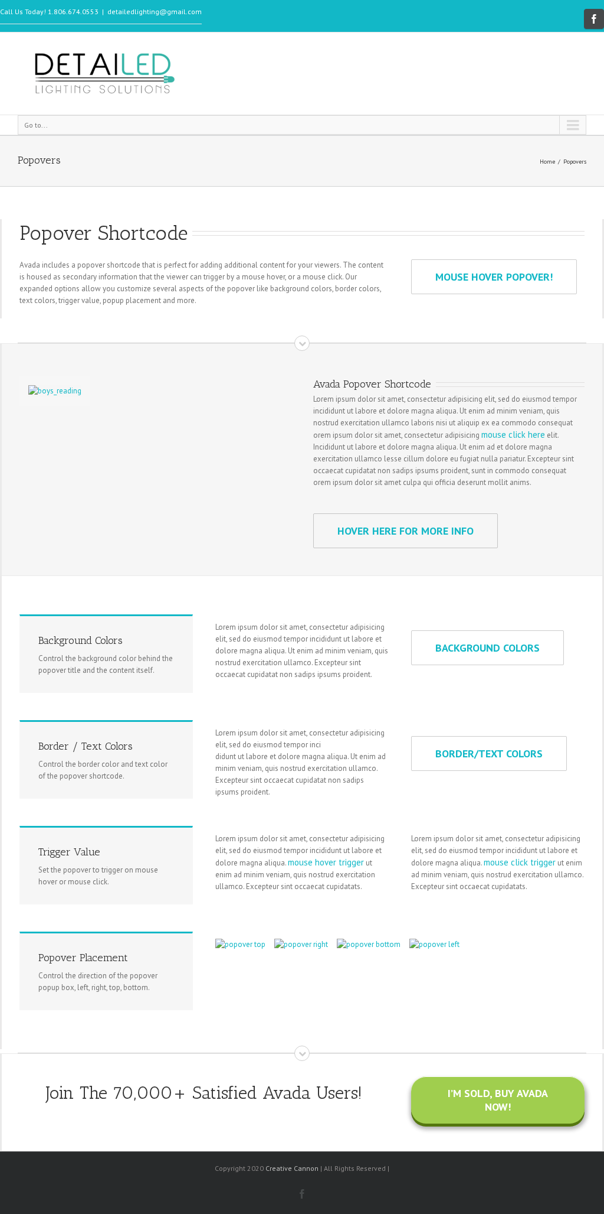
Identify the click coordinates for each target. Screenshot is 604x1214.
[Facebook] (594, 19)
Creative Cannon (292, 1168)
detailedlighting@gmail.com (154, 11)
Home (547, 161)
